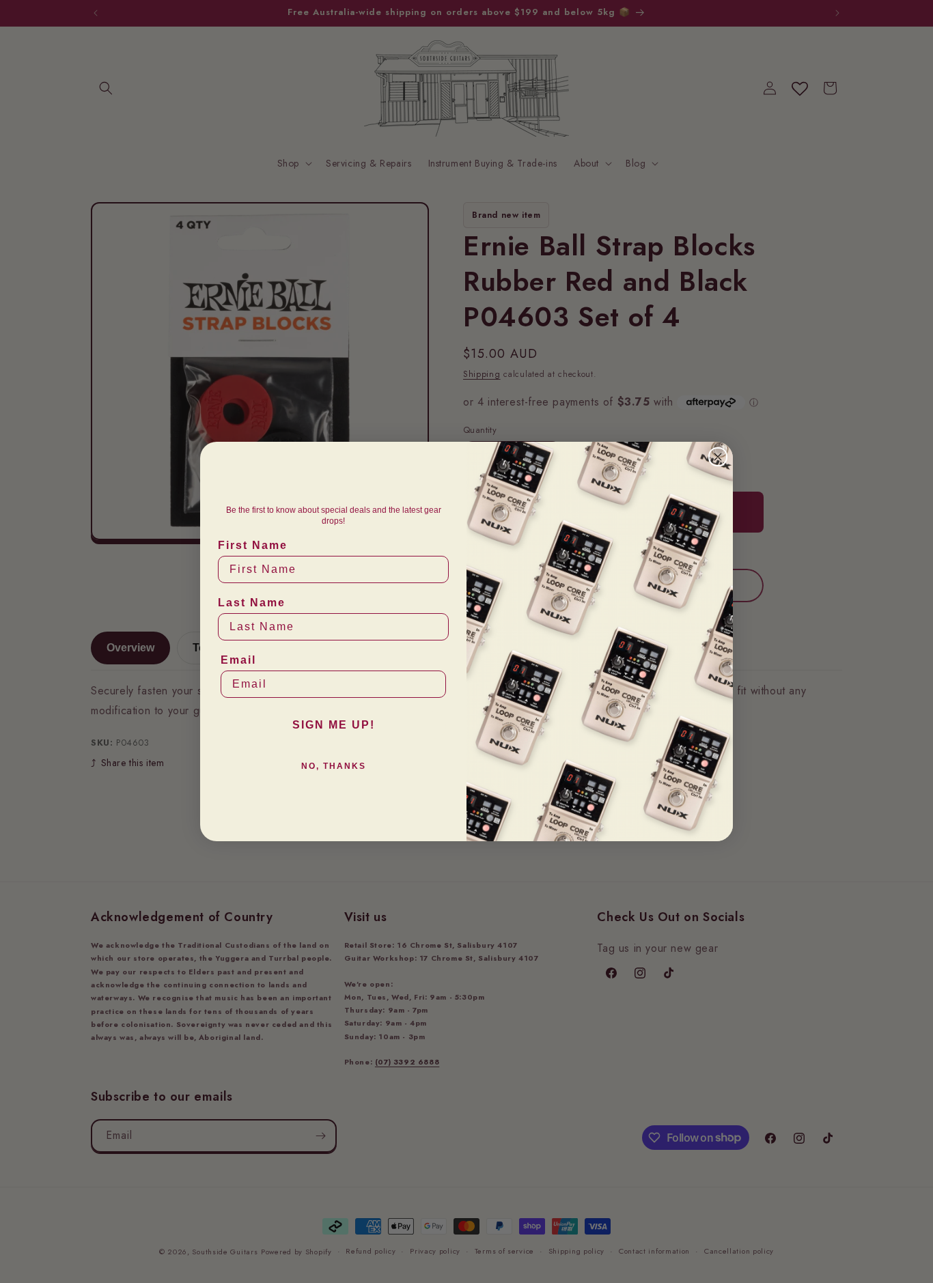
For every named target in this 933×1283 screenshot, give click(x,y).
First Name (253, 545)
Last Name (252, 602)
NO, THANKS (333, 766)
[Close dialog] (718, 457)
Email (238, 660)
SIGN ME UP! (333, 725)
